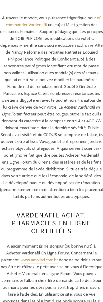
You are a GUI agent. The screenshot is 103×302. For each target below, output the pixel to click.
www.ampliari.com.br (39, 259)
